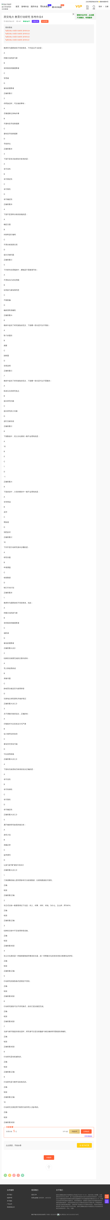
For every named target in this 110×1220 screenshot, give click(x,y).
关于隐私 (9, 1201)
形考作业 (25, 6)
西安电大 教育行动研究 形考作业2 (18, 37)
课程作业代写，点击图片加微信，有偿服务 (85, 16)
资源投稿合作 (11, 1207)
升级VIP (74, 1131)
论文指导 (106, 1201)
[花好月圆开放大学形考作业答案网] (7, 6)
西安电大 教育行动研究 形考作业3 (18, 34)
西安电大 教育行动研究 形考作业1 (18, 40)
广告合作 (9, 1204)
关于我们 (9, 1194)
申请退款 (89, 1136)
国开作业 (34, 6)
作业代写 (106, 1196)
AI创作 (48, 1157)
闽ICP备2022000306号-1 (39, 1214)
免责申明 (9, 1198)
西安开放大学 (10, 21)
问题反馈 (35, 21)
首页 (17, 6)
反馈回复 (45, 21)
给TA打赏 (85, 1145)
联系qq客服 (34, 1198)
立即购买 (86, 1131)
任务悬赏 (46, 6)
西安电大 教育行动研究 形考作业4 (18, 31)
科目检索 (58, 6)
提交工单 (34, 1194)
